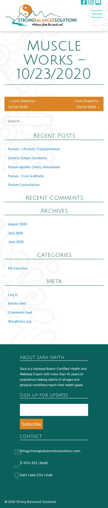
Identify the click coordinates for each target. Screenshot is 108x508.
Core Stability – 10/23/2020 (87, 104)
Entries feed (17, 303)
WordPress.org (19, 321)
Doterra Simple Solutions (27, 157)
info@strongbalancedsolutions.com (50, 451)
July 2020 (15, 233)
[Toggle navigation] (95, 14)
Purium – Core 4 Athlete (26, 175)
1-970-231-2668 (33, 463)
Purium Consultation (24, 184)
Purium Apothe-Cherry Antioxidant (34, 166)
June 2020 (15, 241)
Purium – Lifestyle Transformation (34, 148)
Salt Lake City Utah (36, 475)
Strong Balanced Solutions (36, 501)
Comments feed (20, 312)
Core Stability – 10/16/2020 (22, 104)
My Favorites (18, 268)
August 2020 (17, 224)
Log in (12, 294)
